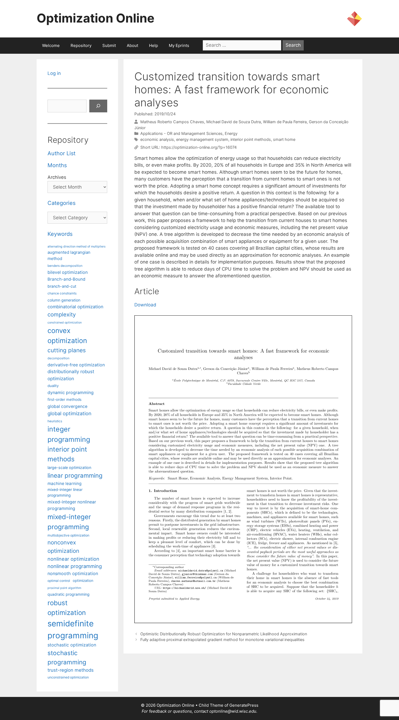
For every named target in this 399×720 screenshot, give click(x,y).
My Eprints (179, 45)
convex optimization (67, 335)
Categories (61, 203)
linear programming (75, 475)
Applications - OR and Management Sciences (181, 133)
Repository (81, 45)
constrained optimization (64, 322)
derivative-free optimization (76, 364)
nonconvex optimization (63, 546)
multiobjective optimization (68, 535)
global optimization (69, 413)
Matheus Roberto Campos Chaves (172, 121)
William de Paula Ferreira (285, 121)
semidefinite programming (72, 629)
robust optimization (66, 608)
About (132, 45)
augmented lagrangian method (68, 255)
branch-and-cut (61, 286)
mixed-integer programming (69, 522)
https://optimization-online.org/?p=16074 (199, 147)
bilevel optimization (67, 272)
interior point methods (250, 139)
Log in (54, 73)
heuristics (54, 421)
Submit (109, 45)
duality (53, 385)
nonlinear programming (74, 566)
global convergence (67, 406)
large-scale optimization (69, 467)
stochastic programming (66, 657)
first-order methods (64, 399)
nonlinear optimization (73, 559)
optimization (83, 580)
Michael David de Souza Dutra (233, 121)
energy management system (202, 139)
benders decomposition (65, 266)
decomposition (58, 358)
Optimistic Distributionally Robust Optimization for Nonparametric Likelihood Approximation (223, 634)
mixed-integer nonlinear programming (71, 505)
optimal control (58, 581)
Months (57, 165)
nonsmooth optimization (72, 573)
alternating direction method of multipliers (76, 246)
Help (153, 45)
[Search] (98, 106)
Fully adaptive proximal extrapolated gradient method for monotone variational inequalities (222, 639)
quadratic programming (68, 594)
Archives (56, 177)
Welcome (51, 45)
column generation (63, 300)
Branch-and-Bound (66, 279)
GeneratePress (243, 705)
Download (145, 304)
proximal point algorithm (64, 588)
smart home (284, 139)
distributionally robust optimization (70, 375)
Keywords (59, 234)
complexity (61, 314)
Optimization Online (95, 18)
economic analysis (157, 139)
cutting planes (66, 350)
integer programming (68, 434)
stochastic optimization (71, 645)
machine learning (64, 483)
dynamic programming (70, 392)
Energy (231, 133)
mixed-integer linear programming (65, 492)
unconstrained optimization (68, 677)
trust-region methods (70, 670)
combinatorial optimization (75, 306)
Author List (61, 153)
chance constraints (62, 293)
